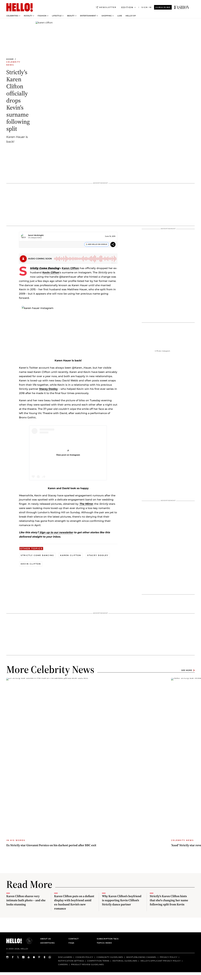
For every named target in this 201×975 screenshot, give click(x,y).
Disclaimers (65, 957)
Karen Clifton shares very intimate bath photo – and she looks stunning (25, 900)
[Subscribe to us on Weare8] (44, 957)
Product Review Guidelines (87, 964)
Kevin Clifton (50, 272)
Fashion (42, 16)
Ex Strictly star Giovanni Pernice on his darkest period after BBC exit (51, 845)
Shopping (107, 16)
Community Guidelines (110, 957)
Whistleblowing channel (141, 957)
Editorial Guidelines (125, 961)
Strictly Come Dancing (37, 555)
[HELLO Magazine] (19, 7)
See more (186, 670)
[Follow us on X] (18, 957)
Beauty (70, 16)
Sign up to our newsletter (56, 532)
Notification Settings (71, 961)
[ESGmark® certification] (27, 941)
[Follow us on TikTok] (23, 957)
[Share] (113, 245)
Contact (74, 939)
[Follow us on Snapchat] (34, 957)
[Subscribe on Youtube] (29, 957)
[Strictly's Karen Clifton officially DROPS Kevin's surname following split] (181, 7)
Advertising (47, 943)
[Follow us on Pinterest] (39, 957)
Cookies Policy (84, 957)
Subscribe (163, 7)
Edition (127, 7)
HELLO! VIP (131, 16)
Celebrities (12, 16)
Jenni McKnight (36, 235)
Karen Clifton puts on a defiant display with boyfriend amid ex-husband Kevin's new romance (74, 902)
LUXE (119, 16)
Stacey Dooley (48, 388)
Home (10, 59)
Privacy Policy (168, 957)
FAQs (71, 943)
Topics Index (104, 943)
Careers (63, 964)
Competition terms (98, 961)
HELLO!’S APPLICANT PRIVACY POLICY (161, 961)
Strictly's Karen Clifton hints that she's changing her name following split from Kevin (169, 900)
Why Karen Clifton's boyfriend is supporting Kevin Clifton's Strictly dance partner (121, 900)
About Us (45, 939)
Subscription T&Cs (107, 939)
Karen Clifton (70, 268)
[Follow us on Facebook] (13, 957)
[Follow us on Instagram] (7, 957)
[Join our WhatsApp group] (50, 957)
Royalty (28, 16)
